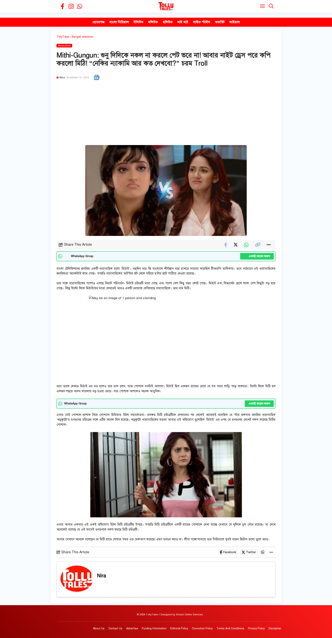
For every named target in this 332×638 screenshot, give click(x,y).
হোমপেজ (98, 22)
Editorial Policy (179, 628)
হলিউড (168, 22)
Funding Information (154, 628)
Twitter (251, 552)
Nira (62, 77)
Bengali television (82, 36)
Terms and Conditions (230, 628)
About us (99, 628)
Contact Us (115, 628)
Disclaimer (275, 628)
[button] (271, 6)
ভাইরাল (234, 22)
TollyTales (63, 36)
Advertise (132, 628)
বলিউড (153, 22)
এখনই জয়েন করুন (257, 256)
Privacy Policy (256, 628)
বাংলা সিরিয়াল (119, 22)
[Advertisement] (166, 116)
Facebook (229, 552)
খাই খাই (182, 22)
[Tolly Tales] (166, 6)
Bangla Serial (64, 45)
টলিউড (138, 22)
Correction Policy (202, 628)
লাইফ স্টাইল (201, 22)
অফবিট (220, 22)
